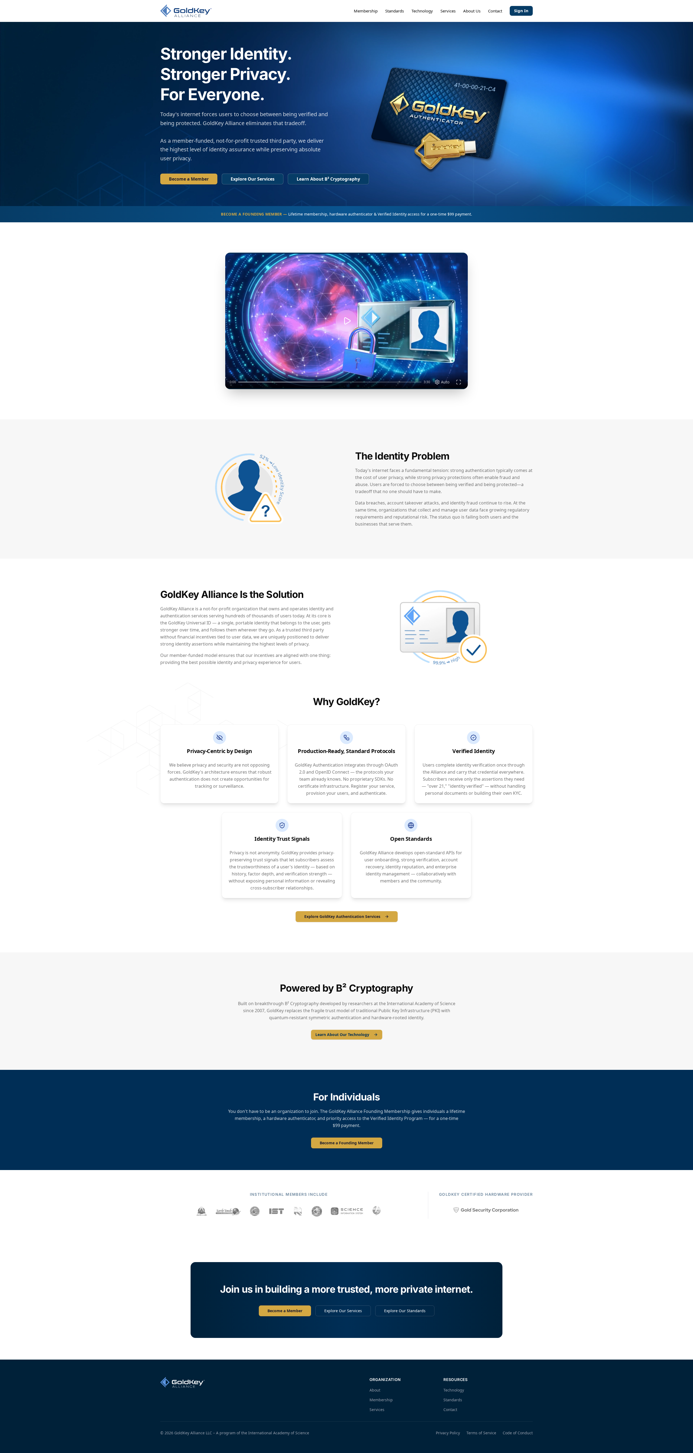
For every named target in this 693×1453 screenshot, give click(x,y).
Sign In (521, 10)
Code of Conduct (518, 1432)
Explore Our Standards (405, 1310)
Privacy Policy (448, 1432)
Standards (394, 11)
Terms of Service (481, 1432)
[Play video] (346, 321)
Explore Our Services (252, 179)
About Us (471, 11)
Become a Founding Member (347, 1142)
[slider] (329, 382)
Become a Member (189, 179)
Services (448, 11)
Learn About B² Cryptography (328, 179)
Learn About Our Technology (342, 1034)
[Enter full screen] (458, 382)
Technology (422, 11)
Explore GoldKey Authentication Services (342, 916)
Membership (366, 11)
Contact (495, 11)
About (375, 1390)
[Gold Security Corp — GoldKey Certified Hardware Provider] (485, 1210)
